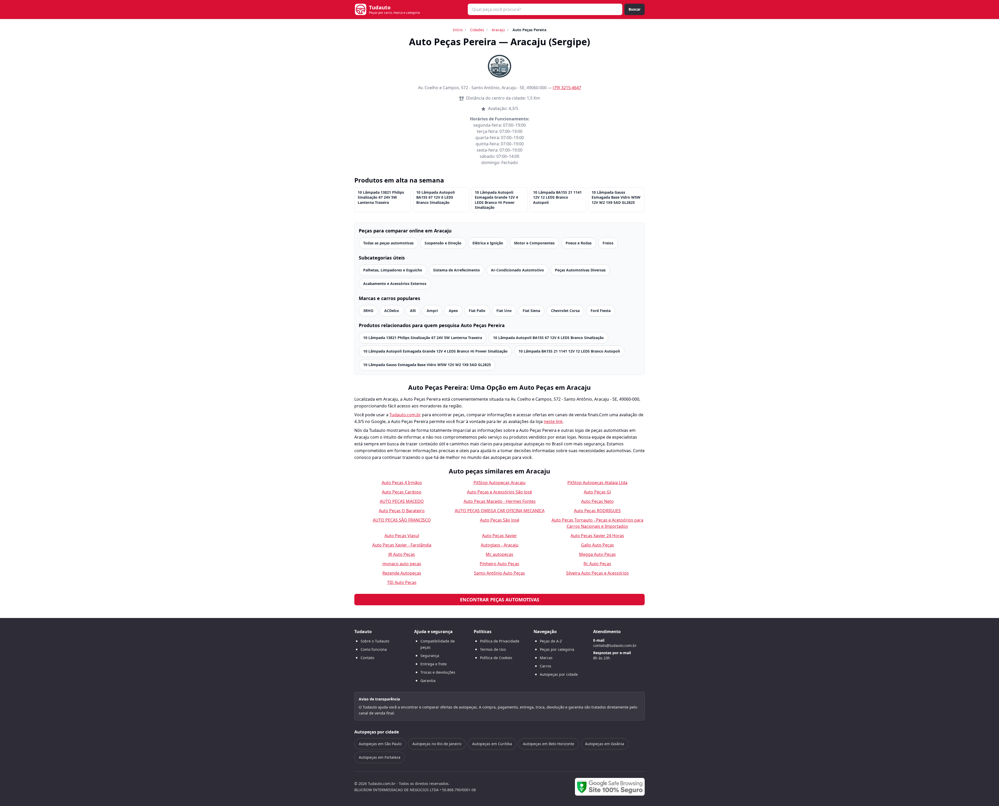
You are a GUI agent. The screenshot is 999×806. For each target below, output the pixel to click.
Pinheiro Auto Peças (499, 564)
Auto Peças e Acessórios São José (499, 492)
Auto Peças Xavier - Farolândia (401, 545)
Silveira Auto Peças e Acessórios (597, 573)
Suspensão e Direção (443, 242)
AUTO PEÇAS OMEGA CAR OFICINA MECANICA (500, 511)
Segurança (429, 655)
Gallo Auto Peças (597, 545)
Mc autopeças (499, 554)
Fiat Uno (504, 310)
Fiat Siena (531, 310)
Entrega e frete (433, 663)
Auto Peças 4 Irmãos (402, 482)
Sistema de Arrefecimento (456, 270)
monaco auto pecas (401, 564)
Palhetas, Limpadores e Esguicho (392, 270)
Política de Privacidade (499, 641)
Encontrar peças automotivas (499, 599)
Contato (367, 657)
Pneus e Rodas (579, 242)
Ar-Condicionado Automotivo (517, 270)
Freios (608, 242)
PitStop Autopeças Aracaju (499, 482)
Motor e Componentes (534, 242)
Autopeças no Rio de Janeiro (436, 743)
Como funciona (374, 649)
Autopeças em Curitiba (492, 743)
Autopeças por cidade (559, 674)
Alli (413, 310)
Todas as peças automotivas (388, 242)
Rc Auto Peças (597, 564)
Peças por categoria (557, 649)
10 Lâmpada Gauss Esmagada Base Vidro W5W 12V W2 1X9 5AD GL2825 (616, 197)
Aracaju (498, 29)
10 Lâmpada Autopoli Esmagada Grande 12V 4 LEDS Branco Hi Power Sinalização (496, 200)
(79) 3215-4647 (567, 87)
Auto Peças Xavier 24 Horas (597, 535)
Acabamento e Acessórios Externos (394, 283)
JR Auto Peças (401, 554)
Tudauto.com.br (405, 415)
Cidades (477, 29)
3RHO (368, 310)
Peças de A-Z (551, 641)
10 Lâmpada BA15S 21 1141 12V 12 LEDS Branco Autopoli (557, 197)
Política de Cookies (496, 657)
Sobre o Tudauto (375, 641)
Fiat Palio (477, 310)
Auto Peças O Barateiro (402, 511)
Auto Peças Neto (597, 501)
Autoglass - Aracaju (499, 545)
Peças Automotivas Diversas (580, 270)
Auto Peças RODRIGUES (597, 511)
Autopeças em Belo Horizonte (548, 743)
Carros (545, 666)
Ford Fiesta (601, 310)
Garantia (428, 680)
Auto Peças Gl (597, 492)
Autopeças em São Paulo (380, 743)
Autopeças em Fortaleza (379, 757)
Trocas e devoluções (437, 672)
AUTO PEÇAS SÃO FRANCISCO (402, 520)
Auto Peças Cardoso (401, 492)
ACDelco (391, 310)
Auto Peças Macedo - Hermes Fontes (500, 501)
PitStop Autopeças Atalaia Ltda (597, 482)
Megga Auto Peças (597, 554)
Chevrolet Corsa (565, 310)
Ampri (432, 310)
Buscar (635, 9)
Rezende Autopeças (401, 573)
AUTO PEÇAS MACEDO (402, 501)
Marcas (546, 657)
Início (458, 29)
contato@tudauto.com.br (615, 645)
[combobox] (545, 9)
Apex (453, 310)
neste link (553, 421)
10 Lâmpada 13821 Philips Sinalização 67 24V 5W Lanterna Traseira (381, 197)
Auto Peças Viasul (402, 535)
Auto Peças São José (499, 520)
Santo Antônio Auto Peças (499, 573)
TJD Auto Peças (402, 582)
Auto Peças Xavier (499, 535)
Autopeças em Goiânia (604, 743)
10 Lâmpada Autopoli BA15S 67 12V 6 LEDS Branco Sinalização (435, 197)
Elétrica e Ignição (487, 242)
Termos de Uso (493, 649)
